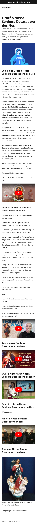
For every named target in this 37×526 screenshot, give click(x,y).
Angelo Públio (7, 8)
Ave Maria (19, 178)
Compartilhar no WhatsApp (12, 39)
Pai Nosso (10, 178)
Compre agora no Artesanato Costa (14, 511)
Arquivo (4, 521)
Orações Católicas (14, 521)
